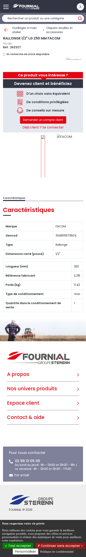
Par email (21, 475)
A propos (18, 374)
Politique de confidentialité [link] (57, 551)
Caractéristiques (14, 198)
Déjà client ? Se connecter (43, 127)
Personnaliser (25, 551)
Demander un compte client (43, 120)
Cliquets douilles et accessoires (59, 30)
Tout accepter (19, 545)
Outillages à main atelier (24, 30)
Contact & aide (25, 417)
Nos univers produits (32, 388)
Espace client (23, 403)
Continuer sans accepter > (61, 545)
